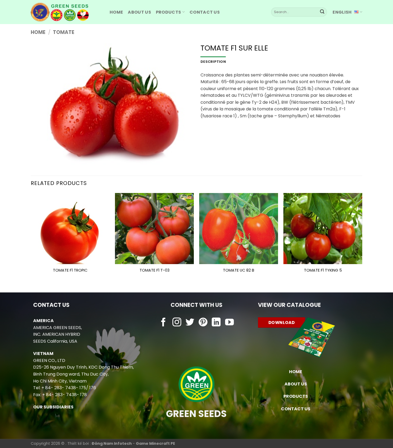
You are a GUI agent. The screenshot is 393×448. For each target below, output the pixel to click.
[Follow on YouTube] (229, 323)
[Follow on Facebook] (163, 323)
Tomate (63, 32)
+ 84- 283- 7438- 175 (63, 388)
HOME (116, 12)
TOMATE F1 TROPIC (70, 270)
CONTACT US (295, 409)
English (342, 12)
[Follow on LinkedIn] (216, 323)
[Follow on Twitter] (190, 323)
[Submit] (322, 12)
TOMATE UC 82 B (238, 270)
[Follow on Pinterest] (203, 323)
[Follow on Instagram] (176, 323)
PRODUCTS (168, 12)
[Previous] (31, 238)
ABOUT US (139, 12)
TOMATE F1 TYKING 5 (323, 270)
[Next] (362, 238)
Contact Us (205, 12)
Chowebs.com (196, 333)
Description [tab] (213, 61)
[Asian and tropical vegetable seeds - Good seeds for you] (66, 12)
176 (92, 388)
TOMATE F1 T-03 (154, 270)
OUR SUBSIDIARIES (53, 407)
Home (38, 32)
